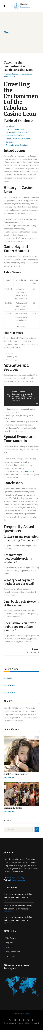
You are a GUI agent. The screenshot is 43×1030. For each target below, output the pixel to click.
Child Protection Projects (15, 774)
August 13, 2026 (9, 685)
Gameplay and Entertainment (17, 132)
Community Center (13, 808)
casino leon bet (29, 471)
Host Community (12, 952)
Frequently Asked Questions (17, 145)
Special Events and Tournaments (18, 139)
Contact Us (9, 956)
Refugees (9, 947)
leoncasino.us (27, 74)
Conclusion (10, 142)
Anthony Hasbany (12, 74)
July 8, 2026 (8, 678)
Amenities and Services (15, 135)
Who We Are (10, 938)
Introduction (10, 126)
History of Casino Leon (15, 129)
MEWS (27, 1013)
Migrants (9, 942)
